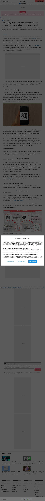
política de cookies (30, 245)
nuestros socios (17, 241)
